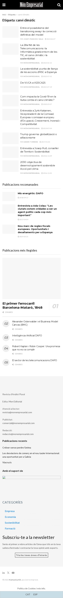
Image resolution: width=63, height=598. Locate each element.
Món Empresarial (32, 63)
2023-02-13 (47, 63)
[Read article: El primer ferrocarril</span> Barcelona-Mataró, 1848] (31, 278)
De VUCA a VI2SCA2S (33, 82)
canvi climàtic (23, 14)
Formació (10, 528)
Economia (10, 516)
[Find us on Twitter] (8, 573)
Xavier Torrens (31, 142)
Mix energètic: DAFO (30, 193)
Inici (4, 14)
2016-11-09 (47, 156)
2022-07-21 (47, 76)
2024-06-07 (50, 39)
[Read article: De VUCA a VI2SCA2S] (10, 87)
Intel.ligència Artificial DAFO (27, 335)
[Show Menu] (3, 5)
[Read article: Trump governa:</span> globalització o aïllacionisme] (10, 138)
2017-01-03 (45, 142)
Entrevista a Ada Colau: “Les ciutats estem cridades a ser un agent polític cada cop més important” (37, 210)
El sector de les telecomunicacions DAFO (34, 360)
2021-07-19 (47, 87)
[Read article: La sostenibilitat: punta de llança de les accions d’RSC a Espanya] (10, 73)
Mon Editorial (15, 401)
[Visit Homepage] (31, 5)
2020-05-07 (47, 104)
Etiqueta (12, 14)
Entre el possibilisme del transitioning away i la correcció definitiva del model (38, 31)
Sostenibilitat (12, 522)
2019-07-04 (47, 128)
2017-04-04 (23, 219)
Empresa (10, 511)
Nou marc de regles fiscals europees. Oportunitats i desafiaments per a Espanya (35, 229)
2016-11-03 (47, 173)
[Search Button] (59, 5)
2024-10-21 (23, 236)
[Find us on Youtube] (13, 573)
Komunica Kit (15, 580)
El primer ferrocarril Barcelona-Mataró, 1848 (22, 305)
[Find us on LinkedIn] (3, 573)
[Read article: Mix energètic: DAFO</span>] (8, 196)
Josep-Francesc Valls (33, 39)
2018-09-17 (23, 198)
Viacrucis (7, 462)
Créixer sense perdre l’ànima (16, 447)
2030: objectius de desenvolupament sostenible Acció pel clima (37, 165)
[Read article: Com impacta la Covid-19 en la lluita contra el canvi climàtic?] (10, 100)
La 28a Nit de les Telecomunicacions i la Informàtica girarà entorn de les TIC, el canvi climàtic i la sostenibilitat (38, 51)
